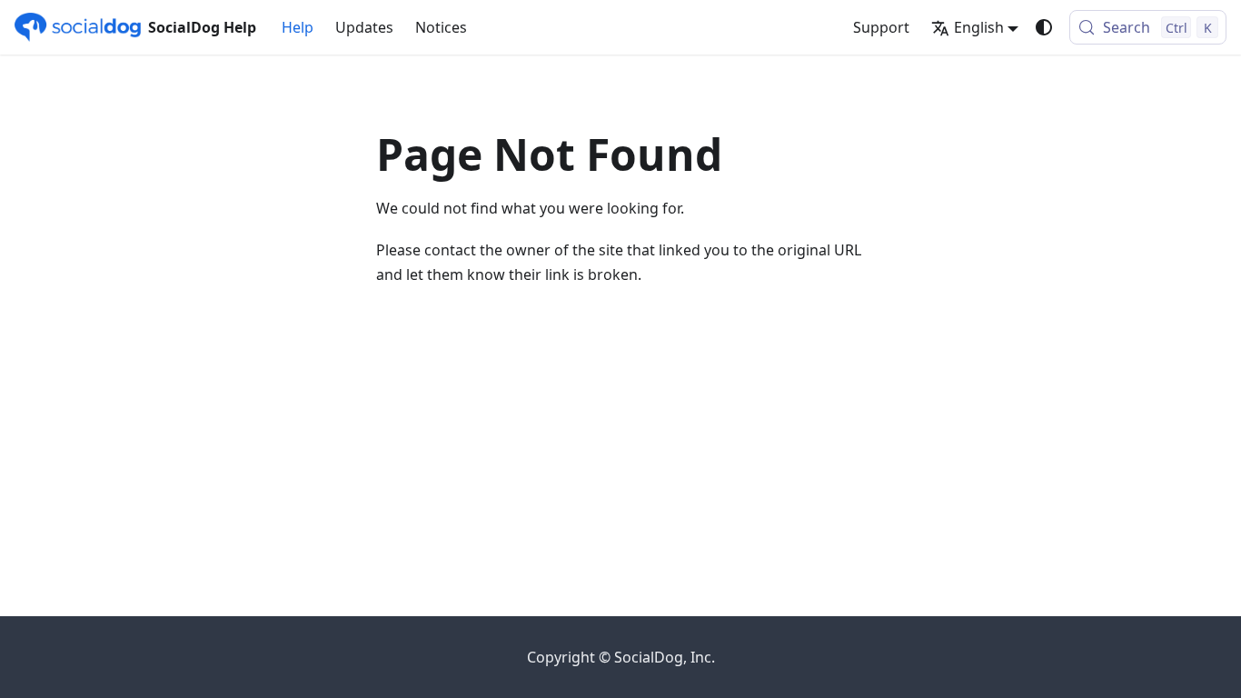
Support (881, 27)
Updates (364, 27)
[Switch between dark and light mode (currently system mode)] (1043, 27)
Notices (441, 27)
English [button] (979, 27)
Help (297, 27)
